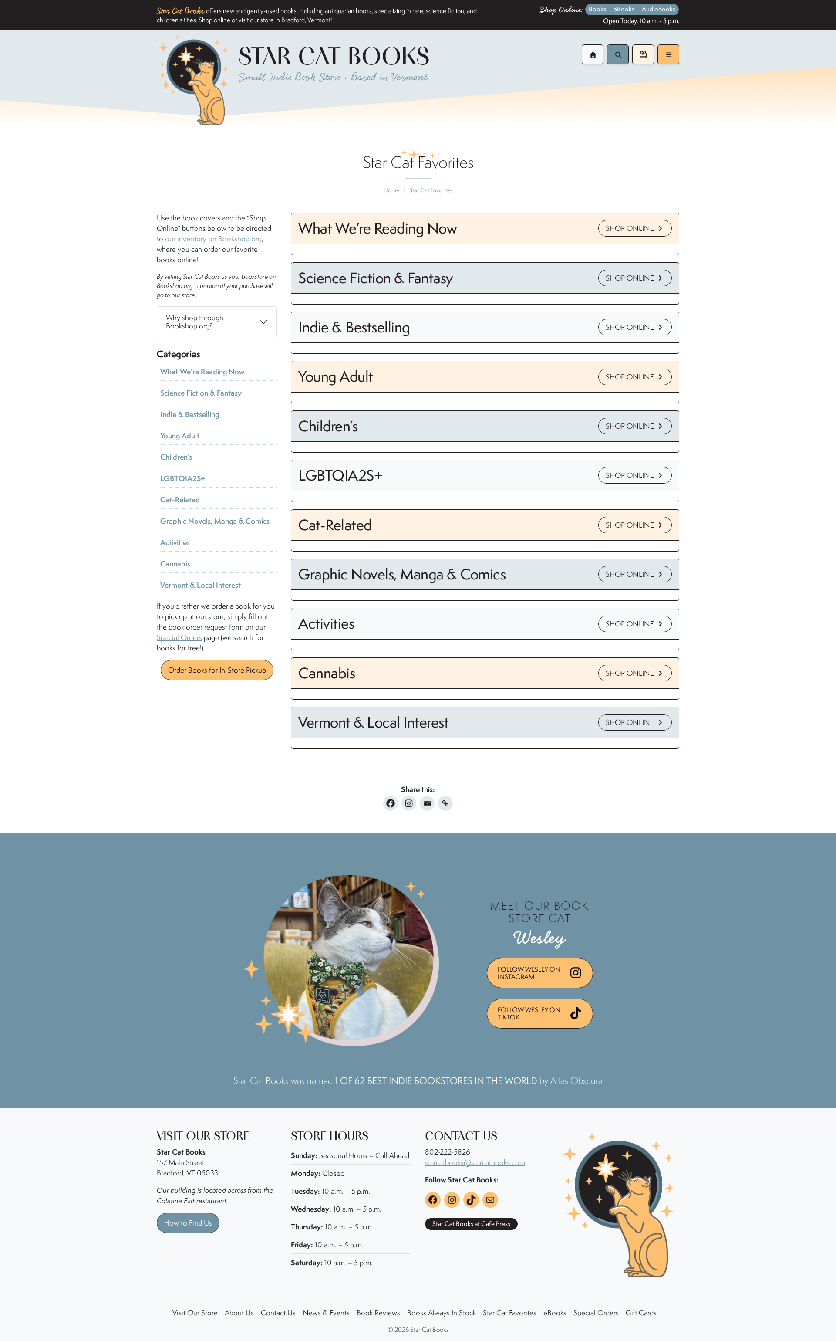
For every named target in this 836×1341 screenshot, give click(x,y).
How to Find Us (188, 1223)
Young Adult (179, 435)
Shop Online (631, 228)
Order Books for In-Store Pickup (217, 670)
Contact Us (278, 1312)
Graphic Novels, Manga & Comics (215, 521)
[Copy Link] (445, 803)
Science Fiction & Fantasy (201, 393)
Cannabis (175, 564)
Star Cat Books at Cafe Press (471, 1223)
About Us (239, 1312)
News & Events (326, 1312)
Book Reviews (378, 1312)
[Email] (427, 803)
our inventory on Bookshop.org (213, 239)
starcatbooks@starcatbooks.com (475, 1162)
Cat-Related (180, 499)
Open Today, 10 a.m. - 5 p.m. (641, 21)
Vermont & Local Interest (200, 585)
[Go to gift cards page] (643, 54)
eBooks (624, 9)
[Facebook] (390, 803)
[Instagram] (408, 803)
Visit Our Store (195, 1312)
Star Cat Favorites (509, 1312)
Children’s (176, 457)
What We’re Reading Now (202, 371)
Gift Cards (641, 1312)
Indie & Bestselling (189, 414)
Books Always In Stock (441, 1312)
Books (597, 9)
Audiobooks (658, 9)
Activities (175, 542)
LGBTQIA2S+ (183, 478)
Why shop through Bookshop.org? (194, 322)
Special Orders (179, 637)
